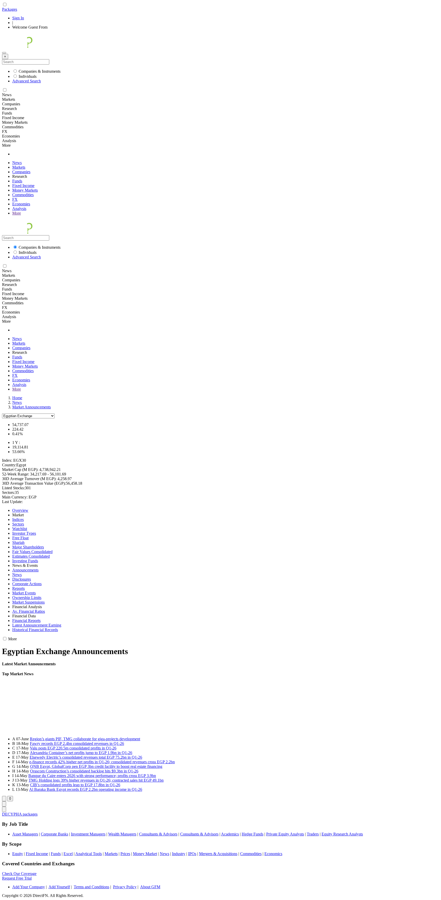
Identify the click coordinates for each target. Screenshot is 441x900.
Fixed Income (23, 185)
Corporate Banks (54, 834)
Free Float (20, 538)
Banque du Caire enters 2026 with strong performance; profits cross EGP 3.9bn (92, 775)
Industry (178, 854)
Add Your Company (28, 887)
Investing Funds (25, 561)
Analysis (19, 208)
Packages (9, 9)
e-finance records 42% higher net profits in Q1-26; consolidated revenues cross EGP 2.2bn (102, 762)
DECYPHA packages (20, 814)
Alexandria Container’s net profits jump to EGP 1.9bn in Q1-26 (81, 753)
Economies (21, 204)
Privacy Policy (125, 887)
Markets (18, 167)
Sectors (18, 524)
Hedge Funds (252, 834)
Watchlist (19, 529)
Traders (313, 834)
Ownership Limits (26, 597)
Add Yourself (59, 887)
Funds (17, 181)
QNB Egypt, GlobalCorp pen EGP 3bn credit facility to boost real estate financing (96, 766)
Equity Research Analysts (342, 834)
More (16, 213)
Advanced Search (26, 81)
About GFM (150, 887)
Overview (20, 510)
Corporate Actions (27, 584)
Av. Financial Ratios (28, 611)
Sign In (18, 18)
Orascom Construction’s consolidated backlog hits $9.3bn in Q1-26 (84, 771)
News (17, 162)
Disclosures (21, 579)
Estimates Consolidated (31, 556)
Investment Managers (88, 834)
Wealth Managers (122, 834)
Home (17, 398)
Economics (273, 854)
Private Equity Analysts (285, 834)
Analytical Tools (88, 854)
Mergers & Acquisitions (218, 854)
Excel (68, 854)
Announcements (25, 570)
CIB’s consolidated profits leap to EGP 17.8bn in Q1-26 (75, 785)
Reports (18, 588)
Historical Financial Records (35, 630)
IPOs (192, 854)
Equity (17, 854)
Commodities (23, 195)
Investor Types (24, 533)
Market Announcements (31, 407)
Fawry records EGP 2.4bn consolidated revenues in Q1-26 (77, 743)
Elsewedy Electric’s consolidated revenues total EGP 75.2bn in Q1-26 (86, 757)
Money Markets (25, 190)
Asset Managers (25, 834)
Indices (18, 519)
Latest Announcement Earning (36, 625)
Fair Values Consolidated (32, 551)
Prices (125, 854)
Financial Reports (26, 620)
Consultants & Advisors (158, 834)
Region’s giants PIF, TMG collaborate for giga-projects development (85, 739)
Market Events (24, 593)
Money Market (145, 854)
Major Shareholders (28, 547)
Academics (230, 834)
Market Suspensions (28, 602)
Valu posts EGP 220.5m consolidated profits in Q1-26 (73, 748)
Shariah (18, 542)
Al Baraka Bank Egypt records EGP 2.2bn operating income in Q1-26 (85, 789)
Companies (21, 172)
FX (15, 199)
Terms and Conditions (91, 887)
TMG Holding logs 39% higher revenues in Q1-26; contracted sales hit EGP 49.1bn (96, 780)
